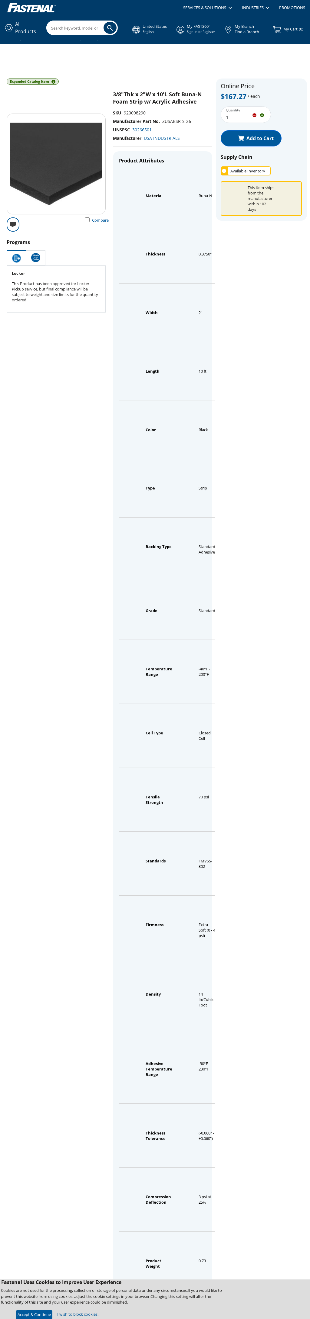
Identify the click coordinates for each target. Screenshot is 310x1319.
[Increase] (262, 115)
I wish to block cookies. (77, 1314)
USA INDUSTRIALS (162, 138)
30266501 (142, 130)
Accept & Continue (34, 1314)
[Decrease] (254, 115)
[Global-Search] (110, 28)
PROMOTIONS (292, 7)
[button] (207, 8)
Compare (100, 220)
